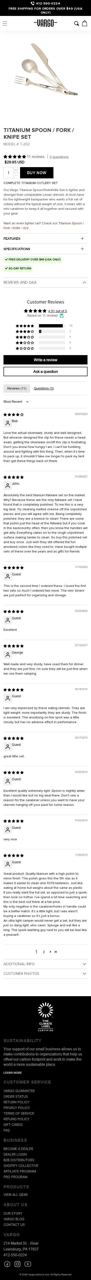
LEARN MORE (13, 1072)
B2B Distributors (19, 1160)
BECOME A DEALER (18, 1149)
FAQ (7, 1130)
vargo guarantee (19, 1091)
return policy (16, 1102)
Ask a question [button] (45, 371)
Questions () (44, 388)
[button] (5, 23)
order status (16, 1096)
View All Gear (16, 1195)
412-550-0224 (48, 3)
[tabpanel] (46, 75)
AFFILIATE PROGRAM (20, 1171)
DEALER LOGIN (15, 1154)
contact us (14, 1225)
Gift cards (13, 1124)
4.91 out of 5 (57, 311)
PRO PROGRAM (15, 1177)
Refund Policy (16, 1119)
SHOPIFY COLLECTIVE (21, 1165)
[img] (14, 415)
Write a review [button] (45, 360)
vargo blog (14, 1219)
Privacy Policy (17, 1108)
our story (13, 1213)
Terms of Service (19, 1113)
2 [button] (44, 952)
